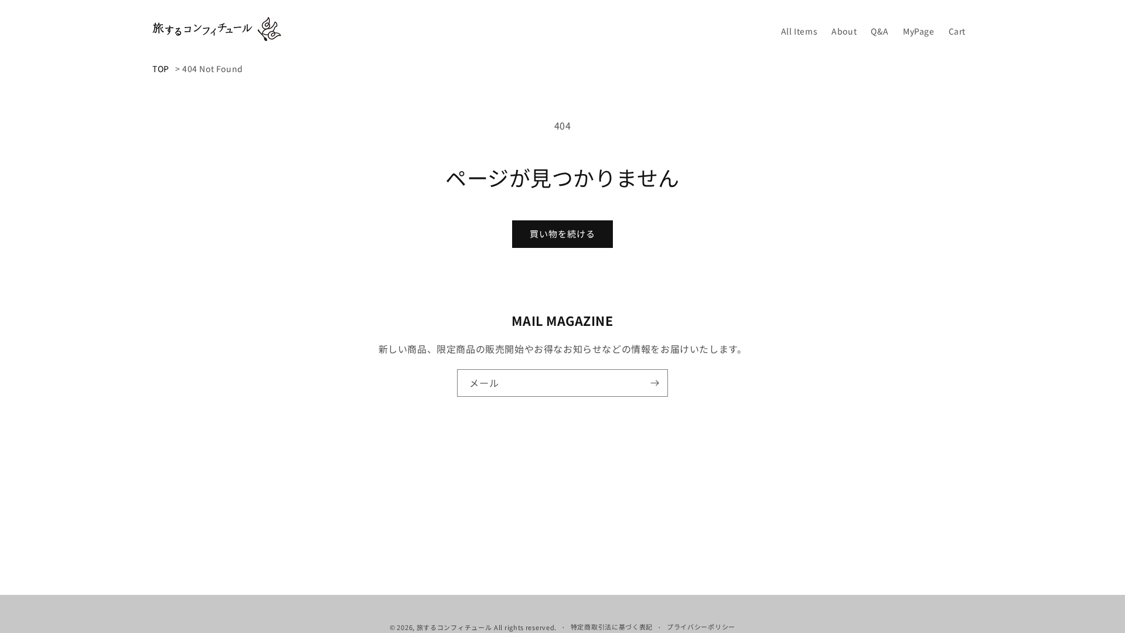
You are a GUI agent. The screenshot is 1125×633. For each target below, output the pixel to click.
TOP (160, 68)
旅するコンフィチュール (454, 627)
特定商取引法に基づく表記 (612, 626)
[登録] (654, 383)
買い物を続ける (562, 233)
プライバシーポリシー (701, 626)
